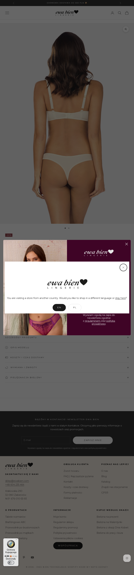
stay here (120, 298)
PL (75, 307)
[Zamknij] (123, 267)
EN (59, 307)
